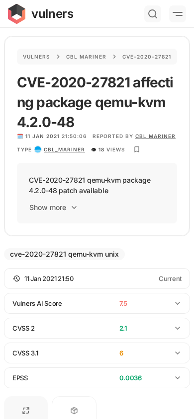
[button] (97, 278)
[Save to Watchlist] (136, 149)
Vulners (36, 57)
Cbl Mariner (86, 57)
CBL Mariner (155, 136)
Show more (47, 207)
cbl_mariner (64, 149)
